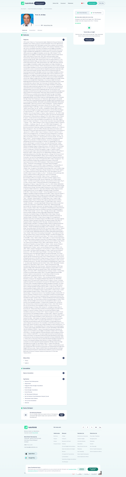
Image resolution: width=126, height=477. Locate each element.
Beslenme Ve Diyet (66, 441)
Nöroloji (63, 451)
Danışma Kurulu (57, 443)
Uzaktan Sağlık (81, 438)
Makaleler (70, 3)
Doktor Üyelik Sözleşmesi (96, 448)
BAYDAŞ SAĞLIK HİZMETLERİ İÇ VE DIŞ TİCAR (84, 17)
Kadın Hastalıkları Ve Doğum (68, 448)
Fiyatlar (91, 443)
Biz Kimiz (56, 436)
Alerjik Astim (28, 383)
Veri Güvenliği (81, 451)
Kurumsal (63, 3)
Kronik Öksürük (28, 392)
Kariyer (55, 441)
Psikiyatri (64, 438)
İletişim (55, 438)
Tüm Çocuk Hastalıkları (30, 400)
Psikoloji (64, 443)
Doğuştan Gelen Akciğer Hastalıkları (34, 385)
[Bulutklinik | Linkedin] (100, 427)
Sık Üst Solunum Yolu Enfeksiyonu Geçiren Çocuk (37, 396)
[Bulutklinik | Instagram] (83, 427)
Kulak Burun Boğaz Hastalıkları (69, 459)
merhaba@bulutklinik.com (31, 447)
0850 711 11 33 (28, 444)
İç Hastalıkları (65, 456)
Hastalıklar (80, 443)
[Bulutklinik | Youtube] (96, 427)
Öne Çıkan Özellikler (94, 436)
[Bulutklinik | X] (91, 427)
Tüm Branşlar (65, 461)
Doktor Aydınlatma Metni (96, 451)
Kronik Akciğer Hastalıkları (31, 390)
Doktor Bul (55, 3)
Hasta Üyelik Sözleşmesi (83, 454)
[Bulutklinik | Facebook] (87, 427)
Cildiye (63, 436)
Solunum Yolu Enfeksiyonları (31, 381)
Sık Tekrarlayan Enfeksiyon (31, 394)
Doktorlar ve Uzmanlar (83, 436)
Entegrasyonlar (93, 438)
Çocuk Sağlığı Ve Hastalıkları (68, 446)
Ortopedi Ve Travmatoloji (68, 454)
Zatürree (27, 402)
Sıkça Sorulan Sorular (82, 446)
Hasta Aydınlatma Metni (83, 456)
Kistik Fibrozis (28, 387)
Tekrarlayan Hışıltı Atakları (31, 398)
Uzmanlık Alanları (81, 441)
